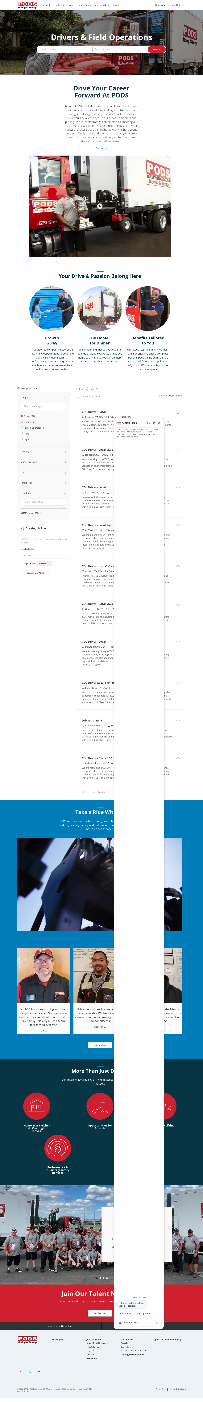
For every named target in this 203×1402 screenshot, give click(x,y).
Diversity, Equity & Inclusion (132, 1354)
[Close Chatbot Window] (159, 423)
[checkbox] (178, 412)
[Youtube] (39, 1371)
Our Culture (126, 1347)
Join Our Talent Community (108, 5)
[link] (160, 5)
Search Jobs (45, 5)
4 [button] (93, 792)
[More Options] (120, 1322)
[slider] (61, 508)
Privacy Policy (161, 1389)
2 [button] (83, 792)
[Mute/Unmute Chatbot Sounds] (154, 423)
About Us (124, 1343)
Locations (26, 493)
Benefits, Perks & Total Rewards (134, 1351)
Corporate (91, 1351)
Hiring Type (26, 482)
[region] (139, 872)
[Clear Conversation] (149, 423)
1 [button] (97, 1278)
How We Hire (92, 1358)
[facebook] (20, 1371)
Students (90, 1354)
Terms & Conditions (178, 1389)
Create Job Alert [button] (35, 572)
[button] (157, 49)
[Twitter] (30, 1371)
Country (25, 451)
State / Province (29, 461)
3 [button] (88, 792)
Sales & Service (93, 1347)
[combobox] (43, 502)
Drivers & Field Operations (97, 1343)
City (22, 472)
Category (25, 397)
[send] (157, 1322)
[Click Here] (100, 206)
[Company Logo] (27, 5)
